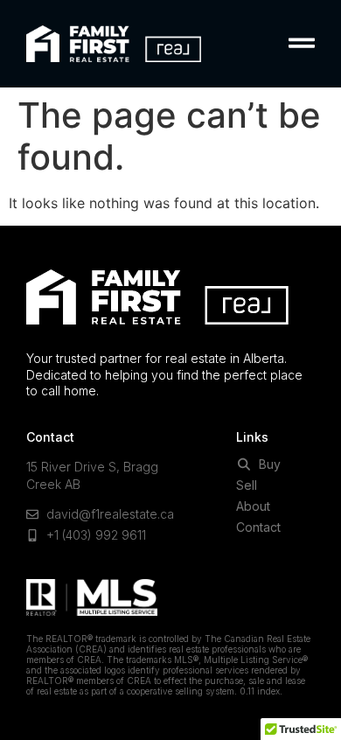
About (253, 506)
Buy (266, 464)
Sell (246, 485)
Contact (258, 527)
